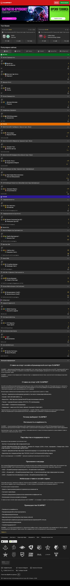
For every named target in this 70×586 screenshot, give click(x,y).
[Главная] (6, 3)
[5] (42, 21)
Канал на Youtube (37, 568)
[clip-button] (2, 61)
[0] (27, 21)
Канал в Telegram (23, 568)
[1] (30, 21)
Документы (31, 537)
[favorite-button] (29, 29)
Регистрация (64, 2)
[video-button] (68, 297)
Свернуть (3, 532)
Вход (56, 2)
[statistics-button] (30, 29)
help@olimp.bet (8, 568)
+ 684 (33, 29)
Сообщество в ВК (22, 570)
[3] (36, 21)
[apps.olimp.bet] (4, 541)
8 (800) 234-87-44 (9, 570)
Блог (38, 537)
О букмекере (4, 537)
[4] (39, 21)
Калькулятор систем (47, 537)
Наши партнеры (22, 537)
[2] (33, 21)
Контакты (12, 537)
